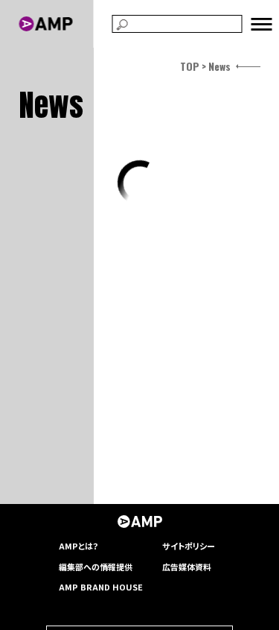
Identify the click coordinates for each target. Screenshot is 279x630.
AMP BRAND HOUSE (101, 587)
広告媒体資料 (186, 567)
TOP (189, 66)
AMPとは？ (79, 546)
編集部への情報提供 (95, 567)
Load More (139, 182)
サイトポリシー (188, 546)
